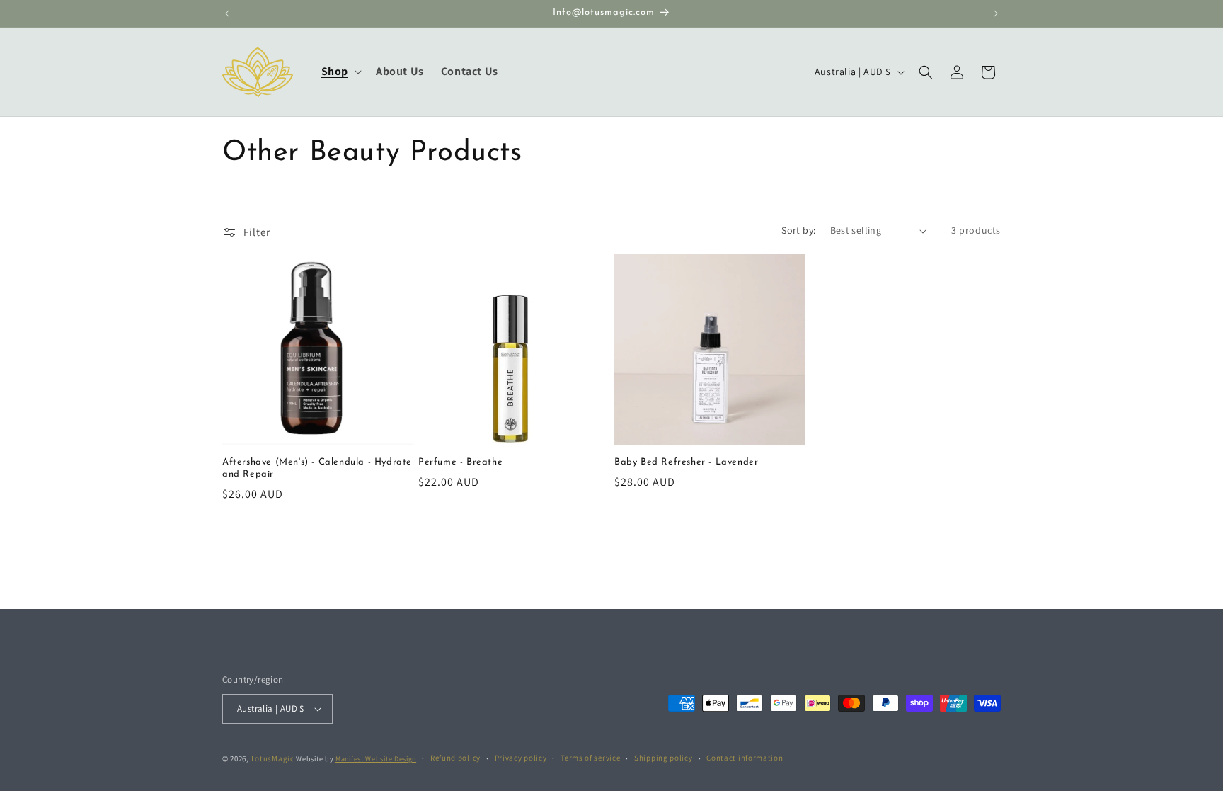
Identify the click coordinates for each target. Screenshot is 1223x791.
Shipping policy (663, 758)
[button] (340, 72)
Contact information (744, 758)
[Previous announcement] (227, 13)
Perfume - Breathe (460, 462)
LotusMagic (272, 758)
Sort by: (798, 230)
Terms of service (590, 758)
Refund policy (455, 758)
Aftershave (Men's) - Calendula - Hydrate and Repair (317, 468)
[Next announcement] (995, 13)
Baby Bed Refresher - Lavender (686, 462)
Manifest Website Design (375, 758)
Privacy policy (521, 758)
